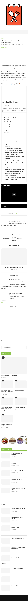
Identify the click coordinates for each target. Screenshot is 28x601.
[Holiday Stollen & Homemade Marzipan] (5, 464)
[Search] (26, 32)
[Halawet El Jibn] (5, 588)
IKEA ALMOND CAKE (20, 407)
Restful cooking (10, 44)
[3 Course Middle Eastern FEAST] (5, 519)
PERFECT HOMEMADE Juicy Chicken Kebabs (18, 527)
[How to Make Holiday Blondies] (5, 473)
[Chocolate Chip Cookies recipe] (5, 570)
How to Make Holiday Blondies (18, 470)
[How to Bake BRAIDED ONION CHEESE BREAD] (5, 558)
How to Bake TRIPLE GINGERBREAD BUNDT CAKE (18, 480)
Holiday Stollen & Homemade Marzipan (18, 463)
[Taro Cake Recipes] (21, 384)
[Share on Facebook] (18, 213)
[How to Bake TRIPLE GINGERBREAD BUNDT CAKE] (5, 482)
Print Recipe (4, 47)
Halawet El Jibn (15, 585)
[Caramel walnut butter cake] (7, 418)
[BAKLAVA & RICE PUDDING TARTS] (5, 490)
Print (4, 100)
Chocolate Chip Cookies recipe (17, 569)
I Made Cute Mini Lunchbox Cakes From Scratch (7, 392)
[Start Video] (14, 195)
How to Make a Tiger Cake (9, 375)
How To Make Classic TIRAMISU (14, 267)
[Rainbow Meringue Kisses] (5, 579)
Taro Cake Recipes (19, 390)
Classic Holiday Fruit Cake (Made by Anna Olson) (6, 409)
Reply (2, 292)
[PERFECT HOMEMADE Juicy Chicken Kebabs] (5, 528)
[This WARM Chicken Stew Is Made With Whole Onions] (5, 511)
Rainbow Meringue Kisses (17, 577)
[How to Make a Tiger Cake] (14, 365)
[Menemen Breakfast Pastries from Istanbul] (5, 549)
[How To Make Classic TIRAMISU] (14, 256)
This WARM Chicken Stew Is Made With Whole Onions (18, 509)
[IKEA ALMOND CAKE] (21, 401)
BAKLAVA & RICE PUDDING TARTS (18, 489)
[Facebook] (21, 32)
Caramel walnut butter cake (6, 425)
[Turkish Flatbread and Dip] (5, 541)
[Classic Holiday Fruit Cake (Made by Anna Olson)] (7, 401)
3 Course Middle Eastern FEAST (17, 518)
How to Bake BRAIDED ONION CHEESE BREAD (18, 556)
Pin (2, 100)
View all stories (23, 436)
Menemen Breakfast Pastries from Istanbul (18, 548)
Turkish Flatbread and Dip (17, 538)
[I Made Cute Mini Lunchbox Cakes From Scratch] (7, 384)
